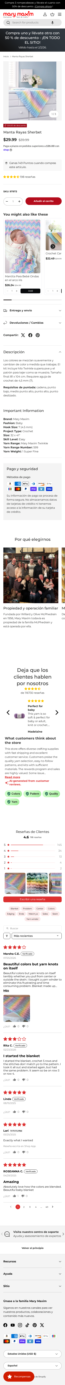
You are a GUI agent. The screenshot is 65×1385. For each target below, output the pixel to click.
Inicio (6, 56)
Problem (27, 908)
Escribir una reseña (32, 899)
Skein (55, 914)
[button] (52, 22)
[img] (33, 689)
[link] (22, 246)
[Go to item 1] (15, 883)
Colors (51, 908)
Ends (21, 914)
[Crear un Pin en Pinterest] (37, 335)
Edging (10, 914)
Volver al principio (33, 1248)
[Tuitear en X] (23, 335)
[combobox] (32, 22)
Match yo (33, 914)
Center (39, 908)
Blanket (14, 908)
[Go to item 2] (37, 883)
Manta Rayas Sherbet (22, 56)
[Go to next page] (53, 1207)
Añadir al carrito (44, 201)
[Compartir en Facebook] (30, 335)
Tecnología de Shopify (35, 1376)
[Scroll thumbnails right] (57, 883)
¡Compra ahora (43, 6)
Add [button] (30, 290)
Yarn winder (32, 919)
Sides (45, 914)
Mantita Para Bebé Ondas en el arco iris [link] (22, 278)
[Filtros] (6, 936)
